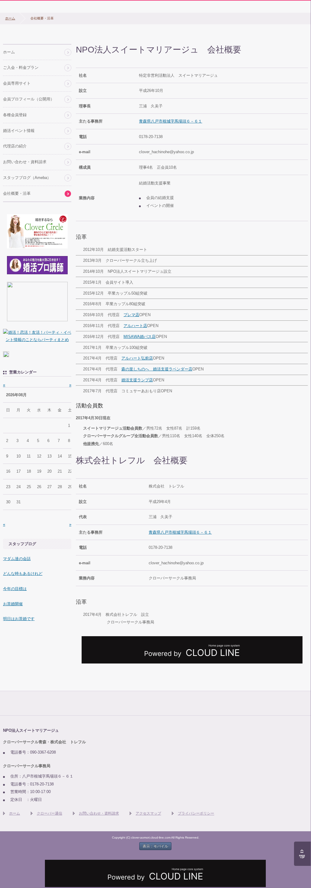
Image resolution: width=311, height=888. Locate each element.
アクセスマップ (148, 813)
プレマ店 (131, 314)
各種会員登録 (15, 115)
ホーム (10, 18)
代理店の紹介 (15, 146)
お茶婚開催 (13, 604)
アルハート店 (135, 325)
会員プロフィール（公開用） (28, 99)
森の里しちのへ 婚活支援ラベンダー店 (156, 369)
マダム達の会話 (17, 558)
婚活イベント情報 (19, 130)
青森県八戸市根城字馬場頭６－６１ (170, 121)
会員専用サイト (17, 83)
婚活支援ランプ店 (137, 380)
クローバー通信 (49, 813)
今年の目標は (15, 588)
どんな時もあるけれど (22, 573)
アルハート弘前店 (137, 358)
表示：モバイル (155, 846)
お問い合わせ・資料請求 (24, 162)
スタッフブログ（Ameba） (27, 177)
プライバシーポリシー (196, 813)
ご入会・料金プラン (21, 67)
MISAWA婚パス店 (139, 336)
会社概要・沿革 (17, 193)
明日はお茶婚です (19, 618)
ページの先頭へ (302, 854)
